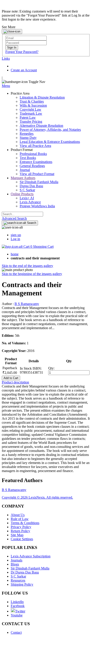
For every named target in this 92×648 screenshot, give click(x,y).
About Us (18, 515)
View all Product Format (37, 174)
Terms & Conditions (25, 523)
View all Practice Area (35, 146)
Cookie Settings (22, 539)
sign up (16, 235)
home (15, 254)
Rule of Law (20, 519)
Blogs (15, 564)
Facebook (18, 606)
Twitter (20, 611)
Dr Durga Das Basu (25, 572)
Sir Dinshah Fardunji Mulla (30, 568)
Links (6, 58)
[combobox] (22, 214)
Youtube (17, 615)
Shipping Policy (22, 584)
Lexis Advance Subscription (30, 556)
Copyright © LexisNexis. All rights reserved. (37, 497)
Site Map (17, 535)
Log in (15, 239)
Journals (16, 560)
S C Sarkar (18, 576)
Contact (16, 632)
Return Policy (20, 531)
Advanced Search (14, 218)
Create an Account (24, 70)
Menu (6, 86)
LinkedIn (17, 602)
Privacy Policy (21, 527)
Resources (18, 580)
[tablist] (46, 382)
